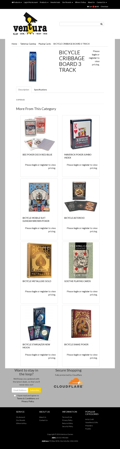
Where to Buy (21, 423)
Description (23, 89)
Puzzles (88, 429)
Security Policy (67, 426)
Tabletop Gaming (28, 43)
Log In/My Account (31, 2)
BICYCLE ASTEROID (74, 218)
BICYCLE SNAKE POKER (76, 344)
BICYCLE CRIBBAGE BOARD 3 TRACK (72, 43)
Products (16, 2)
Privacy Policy (28, 401)
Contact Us (101, 2)
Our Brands (67, 2)
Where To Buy (80, 2)
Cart (94, 6)
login (94, 54)
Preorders (89, 426)
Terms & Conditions (26, 398)
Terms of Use (67, 417)
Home (14, 43)
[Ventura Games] (30, 23)
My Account (20, 417)
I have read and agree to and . (28, 398)
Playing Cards (44, 43)
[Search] (101, 24)
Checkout (104, 6)
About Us (91, 2)
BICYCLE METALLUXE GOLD (37, 281)
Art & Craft (89, 419)
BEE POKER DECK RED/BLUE (37, 154)
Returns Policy (67, 423)
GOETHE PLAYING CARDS (77, 281)
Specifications (40, 89)
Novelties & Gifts (91, 422)
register (93, 57)
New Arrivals (55, 2)
